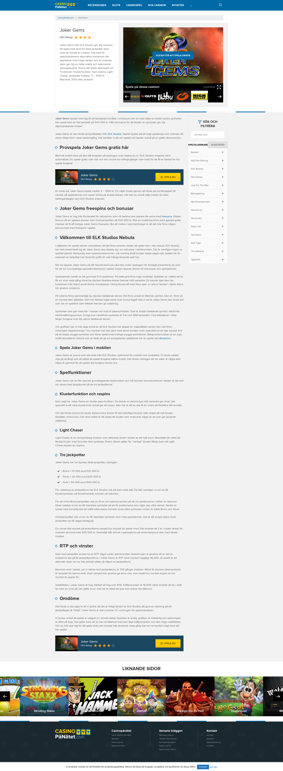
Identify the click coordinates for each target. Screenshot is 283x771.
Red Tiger (196, 243)
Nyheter (178, 5)
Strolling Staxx (44, 711)
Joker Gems (89, 175)
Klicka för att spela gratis (173, 55)
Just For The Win (199, 185)
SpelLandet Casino (167, 749)
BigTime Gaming (199, 160)
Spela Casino (165, 746)
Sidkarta (210, 739)
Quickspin (196, 235)
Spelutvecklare (118, 746)
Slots (116, 5)
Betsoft (194, 152)
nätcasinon (164, 338)
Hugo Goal (239, 711)
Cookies (210, 746)
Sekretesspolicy (214, 742)
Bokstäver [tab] (217, 145)
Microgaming (197, 193)
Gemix (141, 711)
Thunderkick (197, 251)
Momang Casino (166, 735)
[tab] (208, 152)
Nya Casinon (157, 5)
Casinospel (134, 5)
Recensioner (97, 5)
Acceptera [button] (203, 767)
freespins (167, 216)
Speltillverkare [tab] (198, 145)
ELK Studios (114, 134)
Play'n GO (196, 226)
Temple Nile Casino (168, 739)
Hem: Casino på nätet (121, 735)
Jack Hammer (93, 711)
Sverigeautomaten (167, 742)
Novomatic (196, 218)
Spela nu (170, 177)
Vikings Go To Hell (190, 711)
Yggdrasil (195, 259)
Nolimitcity (196, 210)
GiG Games (197, 177)
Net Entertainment (200, 202)
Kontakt (210, 735)
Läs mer (213, 767)
